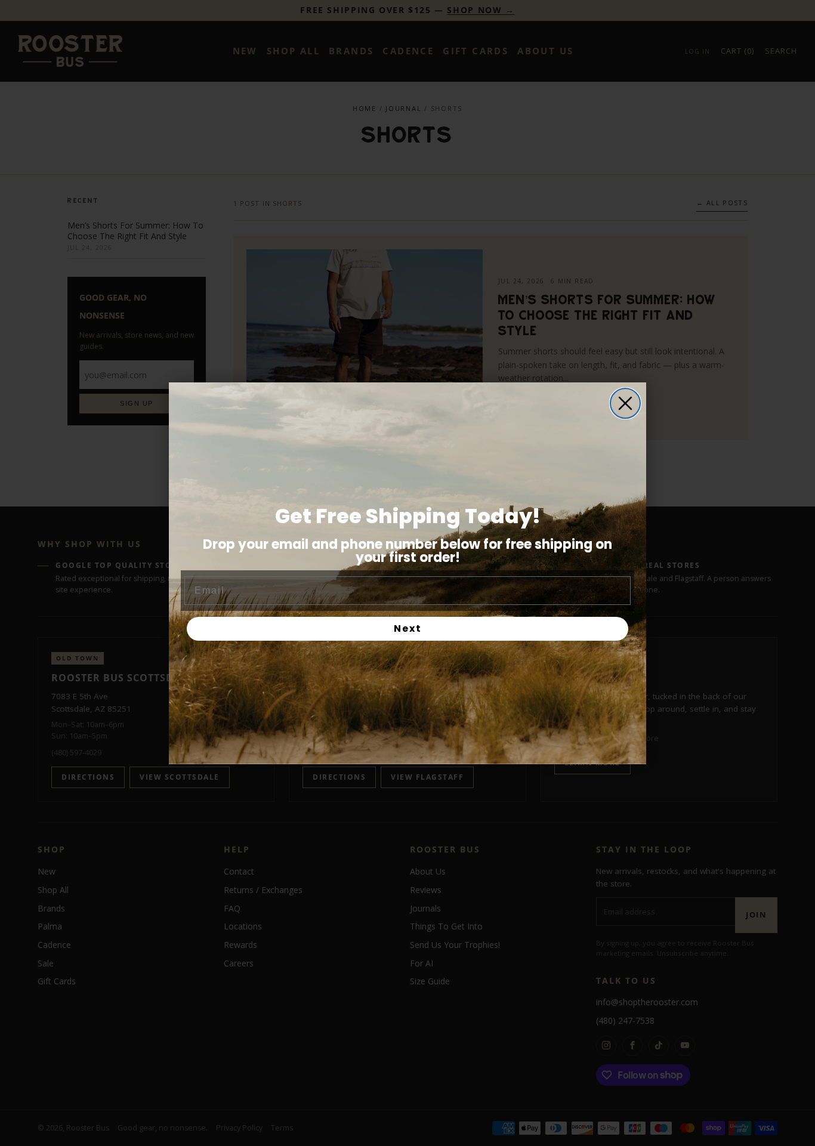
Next (408, 628)
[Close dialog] (625, 403)
